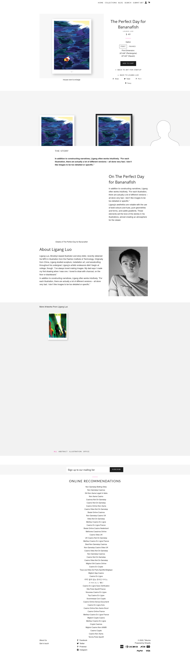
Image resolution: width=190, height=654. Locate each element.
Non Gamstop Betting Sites (96, 486)
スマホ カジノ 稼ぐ (96, 582)
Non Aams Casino (96, 496)
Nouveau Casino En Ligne (96, 592)
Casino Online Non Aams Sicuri (96, 608)
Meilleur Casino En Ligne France (96, 541)
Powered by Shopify (143, 643)
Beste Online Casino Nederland (96, 528)
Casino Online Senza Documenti (96, 601)
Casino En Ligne (96, 576)
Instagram (83, 649)
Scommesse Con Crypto (96, 598)
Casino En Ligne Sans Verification (96, 585)
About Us (43, 640)
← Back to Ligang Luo (128, 75)
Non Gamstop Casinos (96, 490)
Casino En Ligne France (96, 525)
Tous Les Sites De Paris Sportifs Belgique (96, 570)
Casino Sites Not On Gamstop (96, 509)
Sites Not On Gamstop (96, 518)
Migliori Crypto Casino (96, 617)
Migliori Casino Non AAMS (96, 627)
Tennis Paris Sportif (96, 637)
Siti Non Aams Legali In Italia (96, 493)
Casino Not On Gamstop (96, 502)
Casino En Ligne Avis (96, 605)
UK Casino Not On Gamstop (96, 538)
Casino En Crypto (96, 566)
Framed (132, 46)
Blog (120, 3)
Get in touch (44, 643)
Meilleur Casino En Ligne (96, 522)
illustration (75, 451)
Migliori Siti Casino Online (96, 563)
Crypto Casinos (96, 624)
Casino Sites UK (96, 534)
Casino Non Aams (96, 633)
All (55, 451)
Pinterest (82, 646)
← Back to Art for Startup (128, 70)
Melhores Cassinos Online (96, 531)
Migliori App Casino (96, 573)
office (86, 451)
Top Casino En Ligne (96, 595)
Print (123, 46)
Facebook (83, 640)
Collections (111, 3)
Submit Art (138, 3)
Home (100, 3)
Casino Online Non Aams (96, 506)
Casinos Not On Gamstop (96, 499)
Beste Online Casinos (96, 512)
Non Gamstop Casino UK (96, 515)
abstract (63, 451)
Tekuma (147, 640)
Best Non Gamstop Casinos (96, 544)
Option (128, 42)
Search (128, 3)
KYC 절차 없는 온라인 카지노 (96, 579)
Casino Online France (96, 611)
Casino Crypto (96, 630)
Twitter (82, 643)
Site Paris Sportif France (96, 589)
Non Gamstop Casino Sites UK (96, 547)
